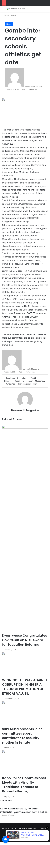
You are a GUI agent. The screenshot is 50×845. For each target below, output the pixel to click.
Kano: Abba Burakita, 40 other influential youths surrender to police (24, 810)
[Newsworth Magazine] (17, 9)
